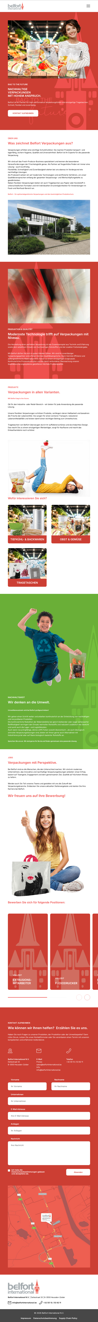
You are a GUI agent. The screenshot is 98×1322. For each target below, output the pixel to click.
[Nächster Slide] (87, 997)
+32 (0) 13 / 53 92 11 (52, 1303)
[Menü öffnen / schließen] (88, 6)
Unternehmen (17, 1094)
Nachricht (15, 1138)
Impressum (26, 1318)
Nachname (59, 1079)
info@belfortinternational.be (24, 1303)
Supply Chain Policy (68, 1318)
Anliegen (15, 1124)
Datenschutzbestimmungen (24, 1172)
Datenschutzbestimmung (45, 1318)
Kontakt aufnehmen (23, 113)
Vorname (15, 1079)
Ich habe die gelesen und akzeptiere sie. (28, 1172)
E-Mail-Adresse (18, 1109)
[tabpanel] (49, 546)
